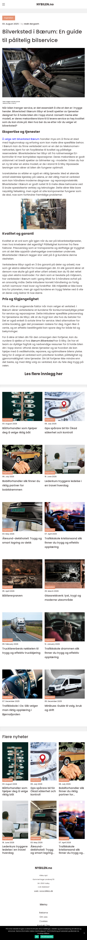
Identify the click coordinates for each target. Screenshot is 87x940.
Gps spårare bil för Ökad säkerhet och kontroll (61, 430)
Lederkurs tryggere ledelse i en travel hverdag (63, 483)
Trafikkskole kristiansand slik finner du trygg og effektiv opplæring (63, 542)
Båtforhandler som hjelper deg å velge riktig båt (19, 430)
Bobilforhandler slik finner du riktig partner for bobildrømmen (21, 485)
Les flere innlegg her (44, 373)
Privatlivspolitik (46, 937)
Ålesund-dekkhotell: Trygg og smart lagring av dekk (22, 540)
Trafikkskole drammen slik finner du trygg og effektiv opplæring (62, 653)
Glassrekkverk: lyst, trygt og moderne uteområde (63, 598)
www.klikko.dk (46, 891)
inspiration (8, 18)
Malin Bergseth (31, 24)
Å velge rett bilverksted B (21, 139)
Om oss (43, 916)
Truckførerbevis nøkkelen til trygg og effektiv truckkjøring (21, 651)
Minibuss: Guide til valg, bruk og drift (63, 708)
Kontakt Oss (43, 925)
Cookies (43, 921)
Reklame (43, 912)
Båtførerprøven (12, 595)
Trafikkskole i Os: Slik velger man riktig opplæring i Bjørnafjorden (20, 710)
